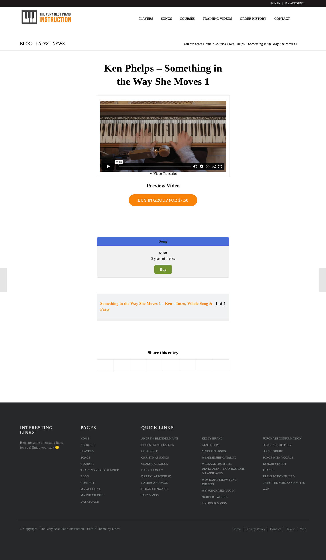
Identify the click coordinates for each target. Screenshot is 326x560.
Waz (266, 489)
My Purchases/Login (218, 490)
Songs (85, 457)
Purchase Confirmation (282, 438)
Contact (87, 482)
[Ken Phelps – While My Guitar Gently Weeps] (3, 280)
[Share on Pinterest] (138, 366)
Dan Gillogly (152, 470)
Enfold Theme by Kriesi (103, 529)
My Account (90, 489)
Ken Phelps (210, 445)
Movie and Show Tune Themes (219, 482)
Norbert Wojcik (215, 497)
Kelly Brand (212, 438)
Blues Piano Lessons (157, 445)
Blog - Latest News (42, 43)
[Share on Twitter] (122, 366)
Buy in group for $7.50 (163, 200)
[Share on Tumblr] (171, 366)
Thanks (268, 470)
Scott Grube (273, 451)
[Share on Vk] (188, 366)
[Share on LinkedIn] (155, 366)
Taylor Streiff (275, 463)
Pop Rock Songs (214, 503)
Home (85, 438)
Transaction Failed (279, 476)
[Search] (300, 18)
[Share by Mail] (221, 366)
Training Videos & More (100, 470)
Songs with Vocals (278, 457)
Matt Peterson (214, 451)
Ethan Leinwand (154, 489)
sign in (275, 3)
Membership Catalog (219, 457)
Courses (87, 463)
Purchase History (277, 445)
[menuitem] (145, 18)
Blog (85, 476)
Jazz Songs (150, 495)
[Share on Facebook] (105, 366)
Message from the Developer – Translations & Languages (223, 468)
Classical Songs (154, 463)
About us (88, 445)
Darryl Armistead (156, 476)
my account (294, 3)
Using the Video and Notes (284, 482)
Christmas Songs (155, 457)
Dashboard (90, 501)
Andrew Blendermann (159, 438)
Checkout (149, 451)
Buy (163, 269)
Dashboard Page (154, 482)
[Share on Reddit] (204, 366)
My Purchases (92, 495)
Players (87, 451)
